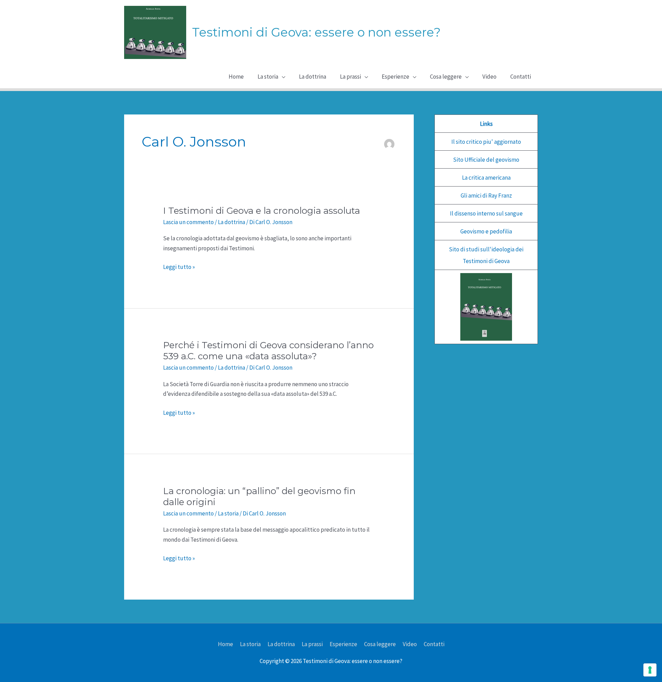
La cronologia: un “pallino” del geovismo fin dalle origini (259, 496)
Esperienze (343, 644)
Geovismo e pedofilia (486, 231)
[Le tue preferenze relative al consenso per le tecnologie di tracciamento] (649, 669)
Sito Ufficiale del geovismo (486, 159)
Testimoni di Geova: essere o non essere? (316, 32)
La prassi (312, 644)
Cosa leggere (380, 644)
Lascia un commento (188, 222)
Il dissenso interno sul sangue (486, 213)
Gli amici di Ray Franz (486, 195)
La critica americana (486, 177)
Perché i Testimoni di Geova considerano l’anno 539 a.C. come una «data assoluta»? (268, 351)
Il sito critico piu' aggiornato (486, 142)
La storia (228, 513)
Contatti (434, 644)
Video (410, 644)
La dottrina (231, 222)
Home (225, 644)
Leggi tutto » (179, 267)
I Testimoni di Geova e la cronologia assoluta (261, 210)
